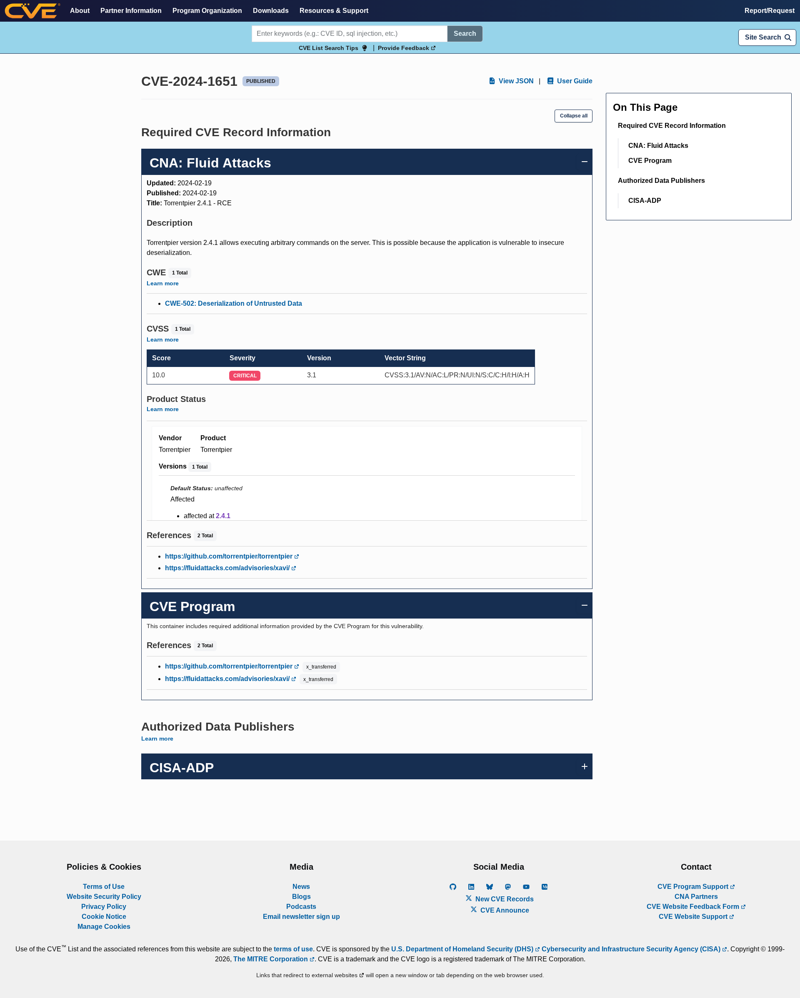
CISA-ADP (644, 200)
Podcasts (301, 906)
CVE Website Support (694, 916)
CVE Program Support (694, 886)
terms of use (293, 949)
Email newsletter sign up (301, 916)
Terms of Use (104, 886)
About (80, 10)
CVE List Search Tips (328, 48)
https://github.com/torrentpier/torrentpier (229, 556)
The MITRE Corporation (271, 959)
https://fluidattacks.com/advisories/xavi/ (228, 567)
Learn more (163, 283)
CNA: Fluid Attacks (658, 145)
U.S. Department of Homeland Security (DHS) (463, 949)
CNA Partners (696, 896)
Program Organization (207, 10)
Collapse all (574, 116)
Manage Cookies (104, 926)
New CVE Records (504, 899)
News (301, 886)
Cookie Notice (104, 916)
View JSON (515, 81)
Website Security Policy (104, 896)
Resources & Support (334, 10)
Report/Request (770, 10)
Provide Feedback (404, 48)
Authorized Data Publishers (661, 180)
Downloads (271, 10)
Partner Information (131, 10)
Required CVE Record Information (672, 125)
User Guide (573, 81)
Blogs (301, 896)
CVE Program (650, 160)
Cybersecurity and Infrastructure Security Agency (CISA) (631, 949)
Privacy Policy (103, 906)
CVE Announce (504, 910)
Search (465, 33)
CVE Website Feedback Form (694, 906)
